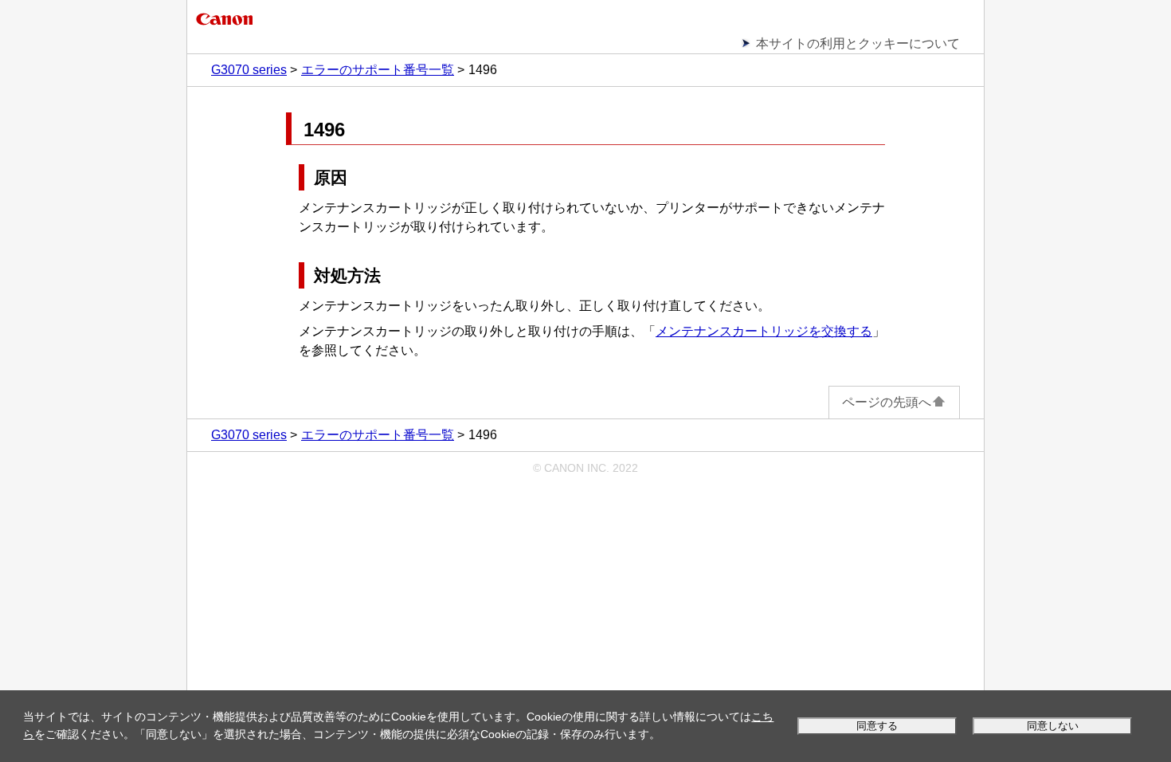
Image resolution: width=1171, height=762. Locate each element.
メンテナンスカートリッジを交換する (764, 331)
